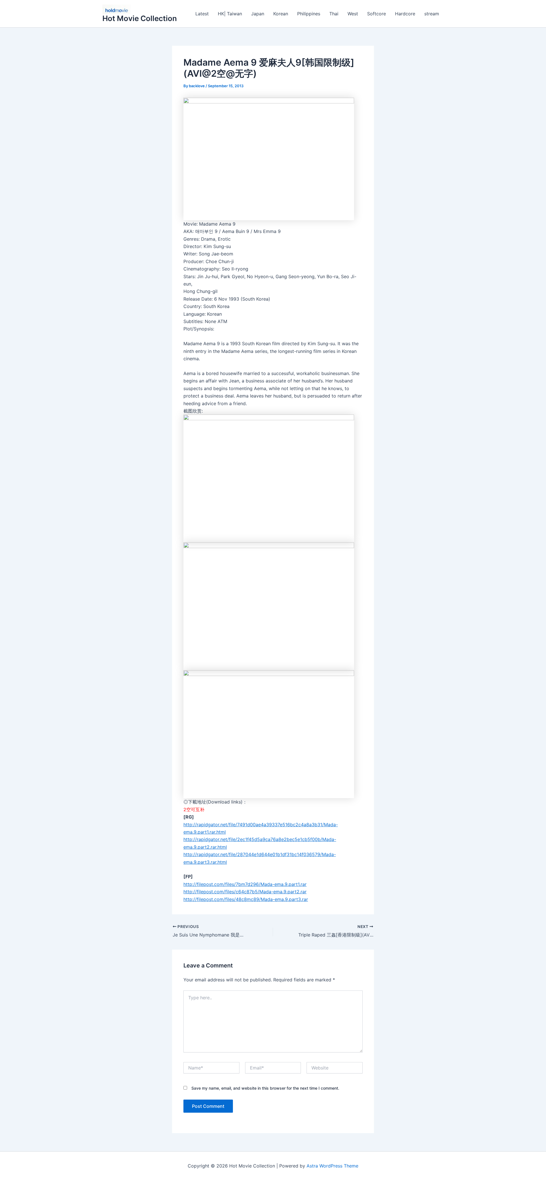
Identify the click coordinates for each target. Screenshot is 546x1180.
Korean (280, 13)
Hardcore (405, 13)
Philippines (308, 13)
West (353, 13)
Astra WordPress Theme (332, 1166)
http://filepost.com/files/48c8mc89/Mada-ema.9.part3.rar (245, 899)
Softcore (376, 13)
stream (431, 13)
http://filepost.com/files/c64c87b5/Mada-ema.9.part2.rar (245, 891)
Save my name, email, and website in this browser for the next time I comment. (265, 1088)
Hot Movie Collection (139, 18)
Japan (257, 13)
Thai (333, 13)
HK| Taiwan (230, 13)
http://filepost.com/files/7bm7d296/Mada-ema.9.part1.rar (245, 884)
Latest (202, 13)
